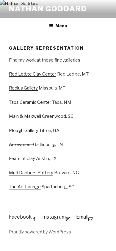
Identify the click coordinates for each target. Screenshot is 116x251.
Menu (61, 25)
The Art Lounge (25, 186)
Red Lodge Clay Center (32, 74)
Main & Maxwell (25, 116)
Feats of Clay (22, 158)
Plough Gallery (23, 130)
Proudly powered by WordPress (40, 231)
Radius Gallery (23, 88)
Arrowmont (21, 144)
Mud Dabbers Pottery (31, 172)
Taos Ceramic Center (30, 102)
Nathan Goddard (48, 8)
